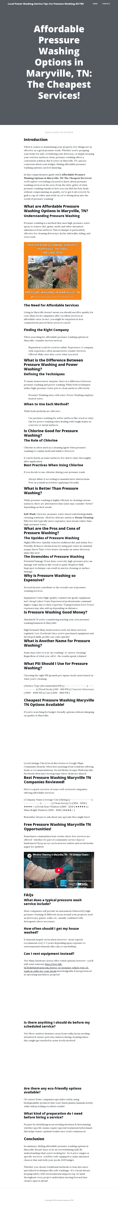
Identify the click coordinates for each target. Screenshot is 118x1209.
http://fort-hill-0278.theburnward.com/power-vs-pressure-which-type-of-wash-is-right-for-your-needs (56, 967)
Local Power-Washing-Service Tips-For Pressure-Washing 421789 (46, 3)
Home (95, 4)
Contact (106, 4)
